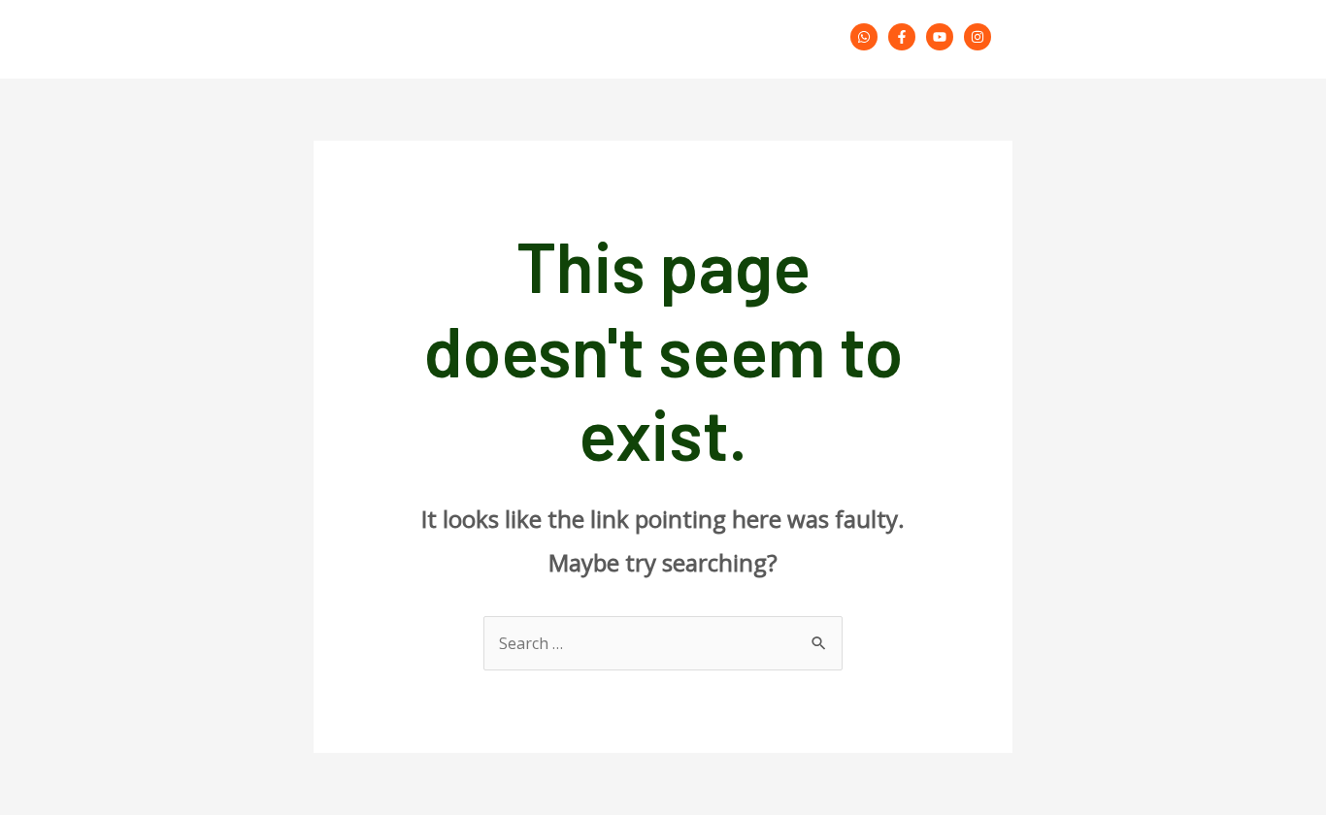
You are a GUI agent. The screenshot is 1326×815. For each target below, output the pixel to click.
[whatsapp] (867, 36)
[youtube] (943, 36)
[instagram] (980, 36)
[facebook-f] (905, 36)
